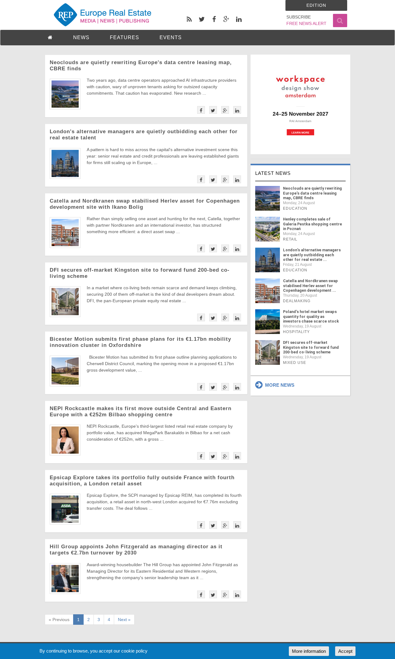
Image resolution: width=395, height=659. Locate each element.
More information (309, 651)
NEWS (81, 37)
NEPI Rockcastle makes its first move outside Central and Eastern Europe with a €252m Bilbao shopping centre (140, 412)
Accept (345, 651)
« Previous (59, 619)
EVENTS (171, 37)
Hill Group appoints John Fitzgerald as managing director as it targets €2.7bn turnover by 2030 (136, 550)
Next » (124, 619)
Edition (316, 5)
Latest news (273, 173)
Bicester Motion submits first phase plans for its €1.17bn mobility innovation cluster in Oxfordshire (140, 342)
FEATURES (124, 37)
